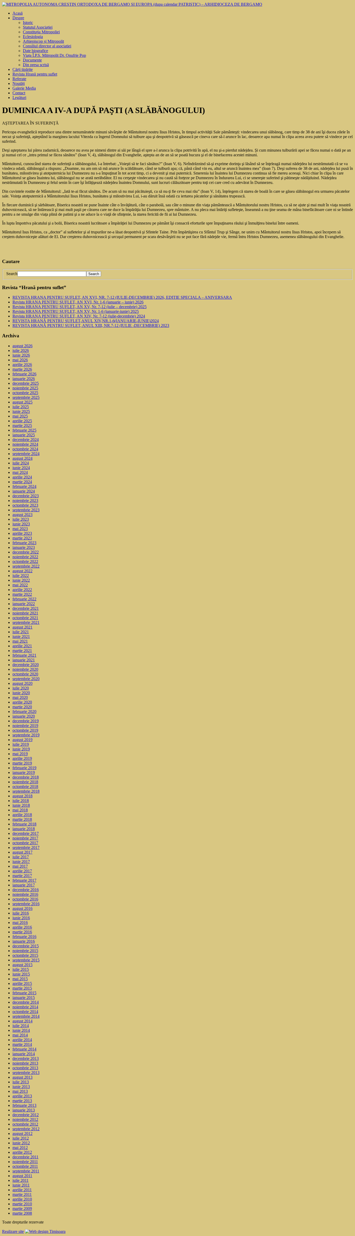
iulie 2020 (20, 688)
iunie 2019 (21, 749)
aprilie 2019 (22, 758)
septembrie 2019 (26, 735)
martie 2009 (22, 1208)
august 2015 (22, 964)
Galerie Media (24, 88)
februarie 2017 (24, 880)
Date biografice (35, 50)
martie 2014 (22, 1044)
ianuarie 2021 (23, 660)
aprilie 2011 (22, 1190)
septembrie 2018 (26, 791)
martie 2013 (22, 1100)
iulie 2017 (20, 857)
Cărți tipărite (22, 69)
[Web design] (45, 1231)
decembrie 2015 (25, 946)
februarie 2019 (24, 768)
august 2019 (22, 739)
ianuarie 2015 (23, 997)
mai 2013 (20, 1091)
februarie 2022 (24, 599)
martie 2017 (22, 875)
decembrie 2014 (25, 1002)
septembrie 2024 (26, 453)
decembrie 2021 (25, 608)
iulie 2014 (20, 1025)
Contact (18, 93)
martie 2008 (22, 1213)
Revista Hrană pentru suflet (34, 74)
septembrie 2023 (26, 510)
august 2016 (22, 908)
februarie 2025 (24, 430)
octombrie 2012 (25, 1124)
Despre (18, 18)
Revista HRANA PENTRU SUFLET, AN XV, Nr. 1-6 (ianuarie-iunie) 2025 (75, 311)
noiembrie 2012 (25, 1119)
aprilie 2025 (22, 421)
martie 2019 (22, 763)
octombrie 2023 (25, 505)
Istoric (28, 22)
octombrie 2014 (25, 1011)
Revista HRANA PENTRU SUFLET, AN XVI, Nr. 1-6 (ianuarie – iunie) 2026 (77, 302)
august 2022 (22, 571)
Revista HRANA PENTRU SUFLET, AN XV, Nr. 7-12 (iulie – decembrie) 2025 (79, 307)
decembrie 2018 (25, 777)
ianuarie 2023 (23, 547)
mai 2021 (20, 641)
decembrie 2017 (25, 833)
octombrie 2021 (25, 618)
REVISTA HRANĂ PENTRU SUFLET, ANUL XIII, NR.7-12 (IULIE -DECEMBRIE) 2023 (90, 325)
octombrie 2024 (25, 449)
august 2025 (22, 402)
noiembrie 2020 (25, 669)
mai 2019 (20, 753)
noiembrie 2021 (25, 613)
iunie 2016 (21, 918)
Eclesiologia (33, 36)
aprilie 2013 (22, 1096)
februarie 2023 (24, 543)
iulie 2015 (20, 969)
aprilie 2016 (22, 927)
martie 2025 (22, 425)
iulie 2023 (20, 519)
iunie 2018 (21, 805)
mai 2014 (20, 1035)
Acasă (17, 13)
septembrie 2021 (26, 622)
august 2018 (22, 796)
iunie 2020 (21, 693)
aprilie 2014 (22, 1040)
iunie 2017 (21, 861)
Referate (19, 79)
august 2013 (22, 1077)
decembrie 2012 (25, 1115)
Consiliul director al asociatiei (47, 46)
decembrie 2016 (25, 889)
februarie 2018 (24, 824)
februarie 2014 (24, 1049)
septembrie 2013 (26, 1072)
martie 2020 (22, 707)
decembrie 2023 (25, 496)
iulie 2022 (20, 575)
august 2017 (22, 852)
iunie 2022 (21, 580)
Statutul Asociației (37, 27)
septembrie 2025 (26, 397)
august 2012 (22, 1133)
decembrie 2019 (25, 721)
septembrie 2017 (26, 847)
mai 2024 (20, 472)
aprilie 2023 (22, 533)
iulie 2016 (20, 913)
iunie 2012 (21, 1143)
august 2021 (22, 627)
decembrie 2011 (25, 1157)
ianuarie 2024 (23, 491)
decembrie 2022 (25, 552)
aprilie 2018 (22, 814)
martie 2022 (22, 594)
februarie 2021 (24, 655)
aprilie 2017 (22, 871)
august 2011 (22, 1175)
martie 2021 (22, 650)
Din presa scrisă (36, 65)
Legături (19, 97)
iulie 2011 (20, 1180)
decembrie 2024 (25, 439)
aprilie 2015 (22, 983)
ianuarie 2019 (23, 772)
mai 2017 (20, 866)
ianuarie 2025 (23, 435)
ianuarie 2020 (23, 716)
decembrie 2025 (25, 383)
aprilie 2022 (22, 589)
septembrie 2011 (25, 1171)
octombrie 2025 (25, 392)
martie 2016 (22, 932)
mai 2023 (20, 528)
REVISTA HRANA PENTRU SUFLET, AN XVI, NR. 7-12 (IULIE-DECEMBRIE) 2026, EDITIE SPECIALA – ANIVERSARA (122, 297)
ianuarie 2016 (23, 941)
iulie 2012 (20, 1138)
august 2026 (22, 346)
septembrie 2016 (26, 904)
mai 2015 (20, 979)
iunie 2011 (21, 1185)
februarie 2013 (24, 1105)
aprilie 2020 (22, 702)
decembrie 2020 (25, 664)
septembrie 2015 (26, 960)
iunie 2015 (21, 974)
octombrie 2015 (25, 955)
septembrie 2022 (26, 566)
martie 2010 (22, 1204)
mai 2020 (20, 697)
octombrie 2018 (25, 786)
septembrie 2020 (26, 678)
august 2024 (22, 458)
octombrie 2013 (25, 1068)
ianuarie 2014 (23, 1054)
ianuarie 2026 (23, 378)
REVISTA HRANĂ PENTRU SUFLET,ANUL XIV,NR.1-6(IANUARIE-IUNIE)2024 (85, 321)
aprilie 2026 (22, 364)
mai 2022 (20, 585)
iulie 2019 (20, 744)
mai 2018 (20, 810)
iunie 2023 (21, 524)
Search (11, 273)
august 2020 (22, 683)
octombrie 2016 (25, 899)
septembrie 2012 (26, 1129)
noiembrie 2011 (25, 1161)
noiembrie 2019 (25, 725)
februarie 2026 (24, 374)
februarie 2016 (24, 936)
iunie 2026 (21, 355)
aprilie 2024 (22, 477)
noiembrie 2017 (25, 838)
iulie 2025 (20, 407)
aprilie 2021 (22, 646)
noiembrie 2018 (25, 782)
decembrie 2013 (25, 1058)
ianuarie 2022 (23, 603)
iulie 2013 (20, 1082)
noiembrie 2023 (25, 500)
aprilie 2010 (22, 1199)
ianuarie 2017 (23, 885)
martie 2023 (22, 538)
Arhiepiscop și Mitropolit (43, 41)
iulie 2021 (20, 632)
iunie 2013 (21, 1086)
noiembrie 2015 (25, 950)
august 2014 (22, 1021)
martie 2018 (22, 819)
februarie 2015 (24, 993)
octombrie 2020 (25, 674)
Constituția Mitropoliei (41, 32)
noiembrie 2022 (25, 557)
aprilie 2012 (22, 1152)
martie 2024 (22, 482)
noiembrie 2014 (25, 1007)
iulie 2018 (20, 800)
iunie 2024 (21, 467)
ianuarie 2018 (23, 829)
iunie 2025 (21, 411)
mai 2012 (20, 1147)
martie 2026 (22, 369)
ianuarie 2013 (23, 1110)
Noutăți (18, 83)
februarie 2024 (24, 486)
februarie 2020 (24, 711)
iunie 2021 (21, 636)
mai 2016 (20, 922)
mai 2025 (20, 416)
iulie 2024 (20, 463)
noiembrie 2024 (25, 444)
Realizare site (13, 1231)
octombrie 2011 (25, 1166)
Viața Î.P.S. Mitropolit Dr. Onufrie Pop (54, 55)
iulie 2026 (20, 350)
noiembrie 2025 (25, 388)
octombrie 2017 (25, 843)
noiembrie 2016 (25, 894)
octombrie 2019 (25, 730)
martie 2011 (22, 1194)
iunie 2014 (21, 1030)
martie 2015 (22, 988)
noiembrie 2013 (25, 1063)
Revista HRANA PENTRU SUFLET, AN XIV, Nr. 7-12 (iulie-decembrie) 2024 (78, 316)
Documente (32, 60)
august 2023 (22, 514)
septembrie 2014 (26, 1016)
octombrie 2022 (25, 561)
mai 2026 (20, 360)
